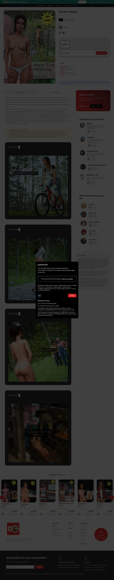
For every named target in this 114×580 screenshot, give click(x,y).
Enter (72, 296)
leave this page (67, 279)
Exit (39, 295)
